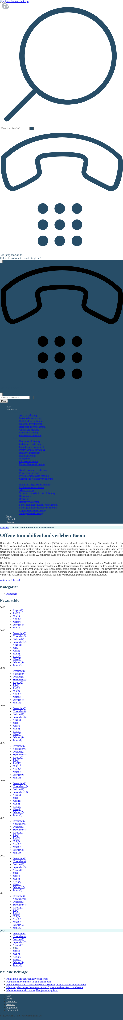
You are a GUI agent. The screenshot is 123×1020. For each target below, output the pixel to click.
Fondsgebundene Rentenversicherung (38, 507)
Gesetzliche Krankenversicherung (36, 478)
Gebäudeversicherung (30, 444)
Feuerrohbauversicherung (32, 464)
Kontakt (10, 522)
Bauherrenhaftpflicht (29, 452)
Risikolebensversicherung (32, 487)
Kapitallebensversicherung (32, 510)
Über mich (11, 519)
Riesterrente (25, 496)
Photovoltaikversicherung (32, 450)
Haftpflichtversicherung (31, 421)
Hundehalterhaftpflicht (30, 424)
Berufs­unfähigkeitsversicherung (35, 484)
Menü (3, 401)
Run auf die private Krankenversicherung (27, 978)
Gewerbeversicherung (30, 435)
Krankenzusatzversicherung (33, 470)
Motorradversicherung (30, 418)
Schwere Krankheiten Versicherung (37, 493)
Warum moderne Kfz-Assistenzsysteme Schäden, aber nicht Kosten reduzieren (46, 984)
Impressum (11, 1007)
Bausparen (24, 458)
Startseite (4, 527)
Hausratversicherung (29, 441)
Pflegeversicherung (29, 473)
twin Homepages (8, 1018)
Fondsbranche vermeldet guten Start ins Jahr (28, 981)
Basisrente (24, 499)
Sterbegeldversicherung (31, 513)
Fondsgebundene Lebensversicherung (38, 504)
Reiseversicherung (28, 432)
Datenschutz (12, 1010)
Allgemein (11, 593)
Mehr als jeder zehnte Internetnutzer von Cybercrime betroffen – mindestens (44, 987)
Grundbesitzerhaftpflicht (31, 447)
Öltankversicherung (29, 461)
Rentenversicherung (29, 501)
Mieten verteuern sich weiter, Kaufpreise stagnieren (32, 990)
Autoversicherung (28, 415)
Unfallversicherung (29, 429)
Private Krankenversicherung (34, 475)
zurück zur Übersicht (10, 580)
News (9, 516)
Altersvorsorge (26, 490)
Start (8, 406)
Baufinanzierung (27, 455)
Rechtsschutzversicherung (32, 426)
